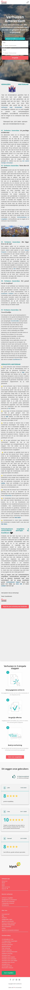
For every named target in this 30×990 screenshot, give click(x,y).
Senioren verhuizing (7, 950)
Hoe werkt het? (6, 914)
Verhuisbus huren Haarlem (8, 957)
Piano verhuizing (6, 948)
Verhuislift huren (6, 964)
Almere (3, 885)
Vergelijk (15, 58)
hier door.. (4, 524)
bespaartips (8, 495)
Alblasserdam (4, 881)
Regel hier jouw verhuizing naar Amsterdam (15, 606)
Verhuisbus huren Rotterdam (9, 958)
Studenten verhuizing (7, 953)
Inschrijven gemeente (7, 944)
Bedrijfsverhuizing (6, 946)
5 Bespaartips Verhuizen (8, 903)
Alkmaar (3, 882)
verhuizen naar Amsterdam (11, 107)
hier (14, 268)
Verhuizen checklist (6, 942)
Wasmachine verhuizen (7, 967)
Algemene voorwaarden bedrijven (10, 930)
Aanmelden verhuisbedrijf (8, 924)
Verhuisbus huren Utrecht (8, 962)
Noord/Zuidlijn (15, 321)
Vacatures (4, 917)
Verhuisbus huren (6, 955)
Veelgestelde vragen (7, 919)
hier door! (18, 517)
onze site (19, 584)
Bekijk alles (4, 888)
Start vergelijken (8, 973)
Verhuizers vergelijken (7, 898)
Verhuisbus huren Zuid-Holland (9, 960)
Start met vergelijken (15, 757)
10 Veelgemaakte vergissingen (9, 941)
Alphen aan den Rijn (6, 887)
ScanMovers (4, 2)
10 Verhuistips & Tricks (7, 939)
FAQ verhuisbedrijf (6, 926)
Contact (4, 928)
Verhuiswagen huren (7, 966)
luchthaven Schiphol (7, 293)
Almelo (3, 884)
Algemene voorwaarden (8, 921)
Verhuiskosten (5, 905)
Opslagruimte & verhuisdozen (9, 899)
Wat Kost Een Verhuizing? (8, 901)
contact (3, 585)
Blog (3, 916)
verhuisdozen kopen (13, 582)
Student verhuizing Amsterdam (9, 951)
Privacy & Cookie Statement (9, 923)
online (3, 483)
